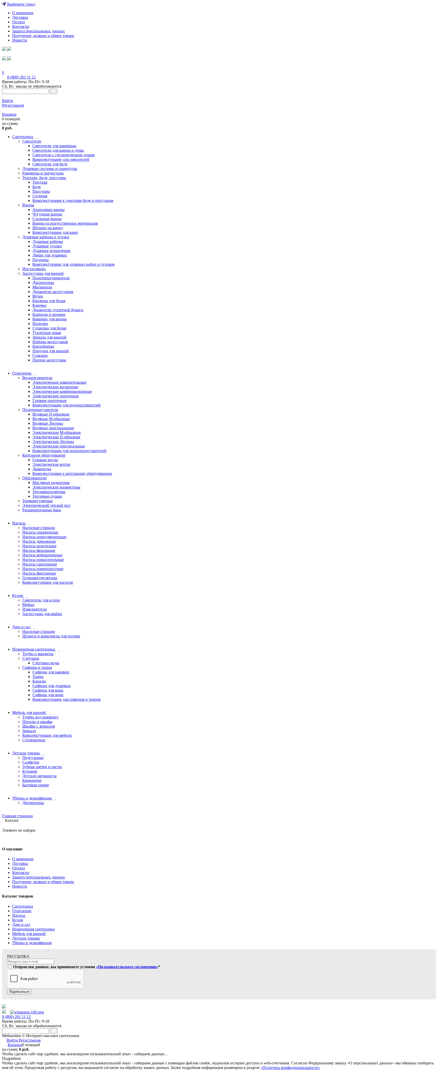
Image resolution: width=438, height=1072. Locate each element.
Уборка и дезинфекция (31, 943)
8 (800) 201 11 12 (21, 77)
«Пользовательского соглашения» (127, 967)
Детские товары (26, 938)
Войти (7, 101)
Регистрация (13, 105)
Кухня (17, 920)
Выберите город (21, 4)
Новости (19, 40)
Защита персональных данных (38, 31)
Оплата (18, 22)
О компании (22, 13)
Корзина (9, 114)
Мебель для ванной (29, 933)
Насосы (18, 915)
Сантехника (22, 906)
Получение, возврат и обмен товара (43, 35)
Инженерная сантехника (33, 929)
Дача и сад (21, 924)
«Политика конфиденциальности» (290, 1067)
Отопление (21, 911)
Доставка (20, 17)
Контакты (20, 26)
